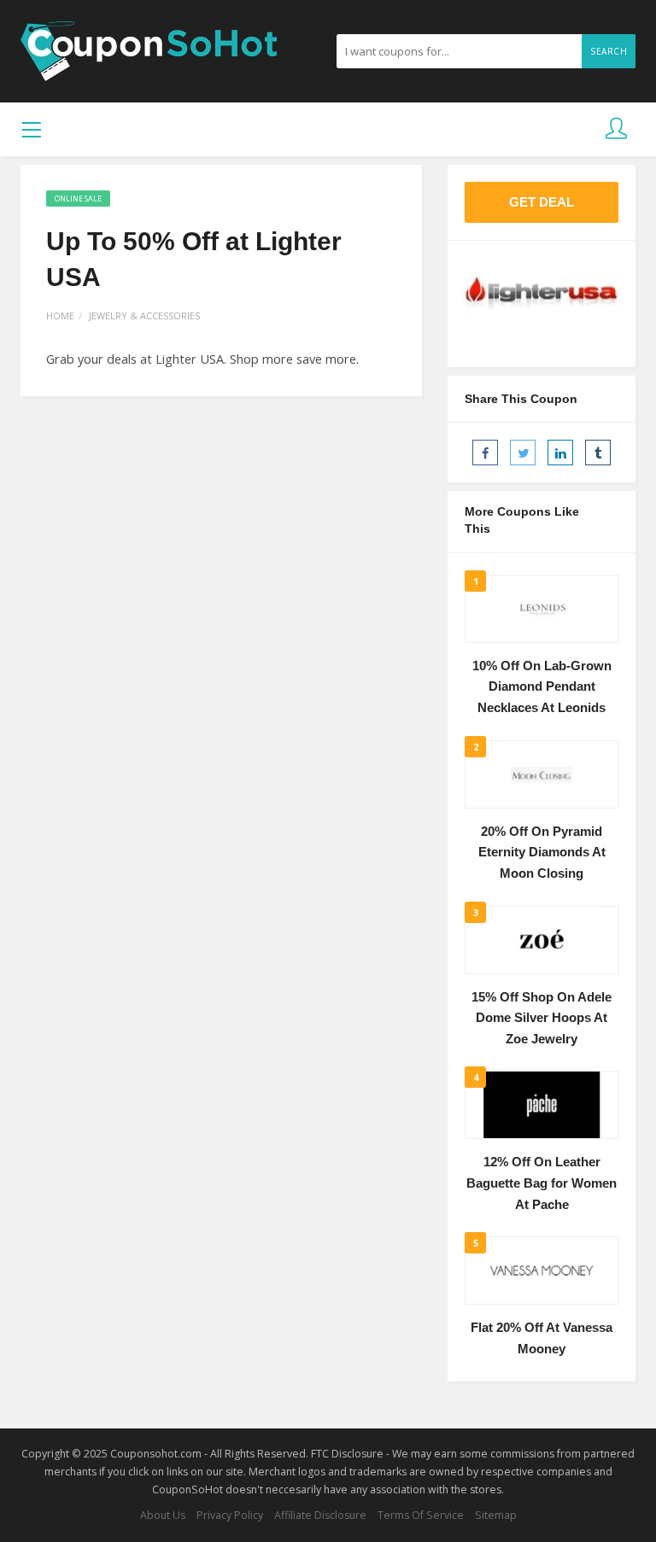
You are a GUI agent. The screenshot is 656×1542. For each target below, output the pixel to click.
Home (60, 315)
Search (608, 51)
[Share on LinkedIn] (560, 452)
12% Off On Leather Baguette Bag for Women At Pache (541, 1183)
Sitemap (496, 1515)
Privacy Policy (229, 1515)
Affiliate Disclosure (320, 1515)
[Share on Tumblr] (598, 452)
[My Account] (616, 129)
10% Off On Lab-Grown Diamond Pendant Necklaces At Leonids (542, 687)
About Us (162, 1515)
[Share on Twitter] (523, 452)
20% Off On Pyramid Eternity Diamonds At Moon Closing (542, 852)
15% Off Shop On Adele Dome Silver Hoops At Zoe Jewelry (542, 1018)
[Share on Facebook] (485, 452)
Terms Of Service (421, 1515)
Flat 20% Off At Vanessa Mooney (541, 1338)
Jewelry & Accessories (144, 315)
